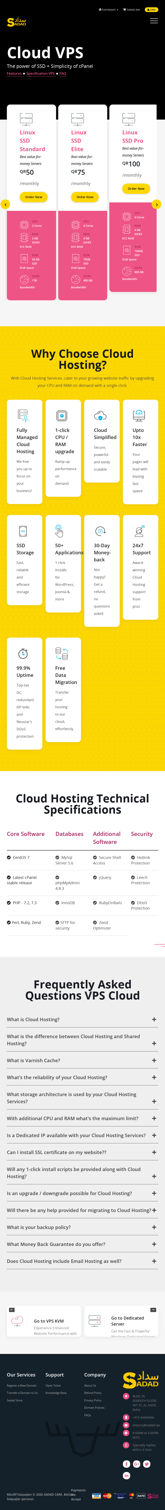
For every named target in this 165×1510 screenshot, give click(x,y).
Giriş (152, 9)
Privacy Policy (93, 1400)
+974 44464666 (143, 1417)
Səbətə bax (133, 9)
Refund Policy (93, 1393)
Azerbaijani (108, 9)
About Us (90, 1385)
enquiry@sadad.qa (146, 1425)
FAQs (87, 1415)
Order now (33, 197)
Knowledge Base (56, 1393)
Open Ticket (53, 1385)
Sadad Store (14, 1400)
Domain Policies (94, 1408)
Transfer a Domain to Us (22, 1393)
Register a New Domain (22, 1385)
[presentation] (5, 204)
